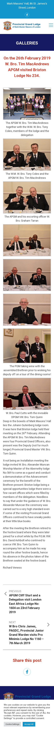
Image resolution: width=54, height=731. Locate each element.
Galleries (27, 43)
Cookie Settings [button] (12, 724)
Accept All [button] (28, 724)
